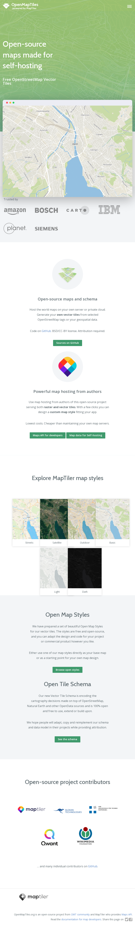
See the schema (67, 739)
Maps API (127, 914)
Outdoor (85, 542)
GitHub (46, 331)
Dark (85, 591)
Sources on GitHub (67, 342)
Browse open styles (67, 669)
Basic (112, 542)
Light (57, 591)
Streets (29, 542)
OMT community (80, 914)
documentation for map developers (81, 919)
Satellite (57, 542)
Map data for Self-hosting (85, 435)
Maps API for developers (47, 435)
